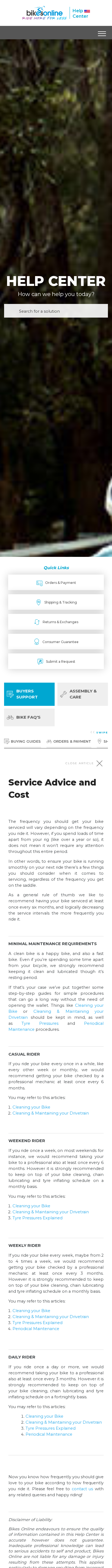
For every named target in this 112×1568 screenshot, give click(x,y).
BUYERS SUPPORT (27, 694)
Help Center (80, 13)
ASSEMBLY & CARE (83, 694)
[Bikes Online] (44, 13)
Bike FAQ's (28, 717)
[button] (102, 32)
